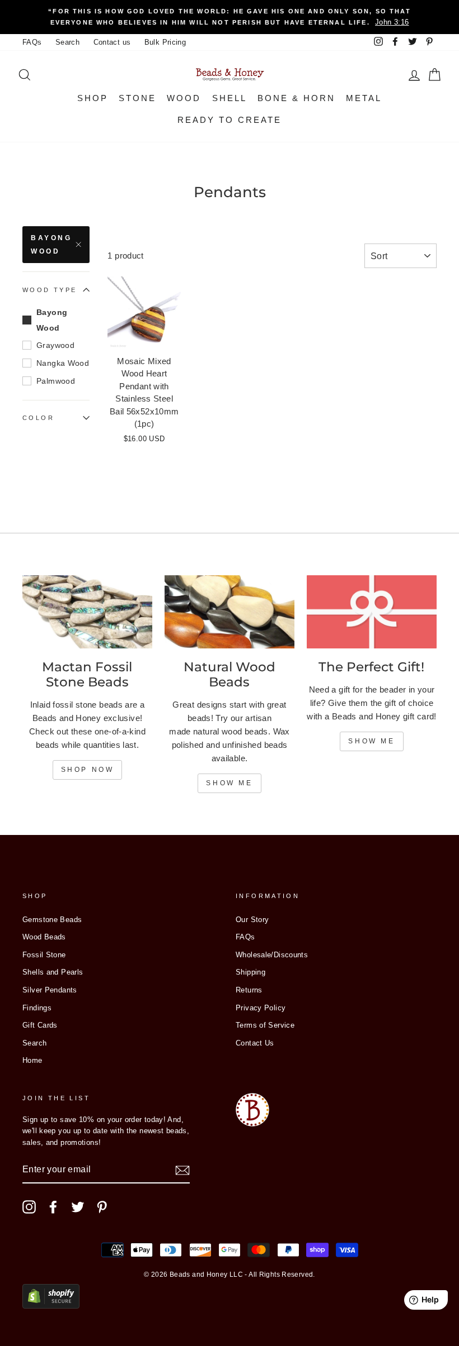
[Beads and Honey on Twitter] (78, 1207)
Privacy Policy (260, 1008)
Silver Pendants (49, 990)
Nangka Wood (62, 363)
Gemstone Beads (52, 919)
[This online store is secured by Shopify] (50, 1305)
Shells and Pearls (52, 972)
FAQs (32, 42)
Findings (36, 1008)
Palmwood (55, 380)
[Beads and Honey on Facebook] (53, 1207)
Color (38, 417)
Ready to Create (229, 120)
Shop (92, 98)
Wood (184, 98)
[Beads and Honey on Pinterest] (102, 1207)
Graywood (55, 345)
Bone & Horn (296, 98)
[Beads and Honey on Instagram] (29, 1207)
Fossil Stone (44, 955)
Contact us (112, 42)
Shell (229, 98)
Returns (249, 990)
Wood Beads (44, 937)
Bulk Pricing (165, 42)
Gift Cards (40, 1025)
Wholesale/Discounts (272, 955)
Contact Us (255, 1043)
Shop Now (87, 770)
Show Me (229, 783)
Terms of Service (265, 1025)
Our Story (252, 919)
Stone (137, 98)
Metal (364, 98)
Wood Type (49, 290)
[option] (229, 17)
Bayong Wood (51, 244)
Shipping (250, 972)
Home (32, 1060)
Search (67, 42)
